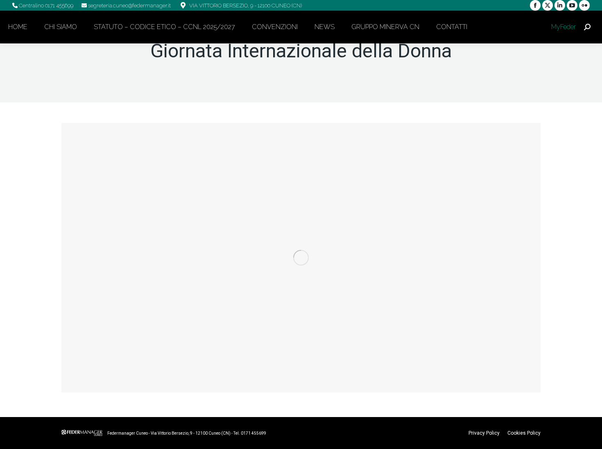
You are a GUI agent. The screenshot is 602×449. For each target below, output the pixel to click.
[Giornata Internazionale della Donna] (301, 257)
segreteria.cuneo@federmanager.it (129, 5)
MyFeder (563, 27)
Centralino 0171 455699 (45, 5)
